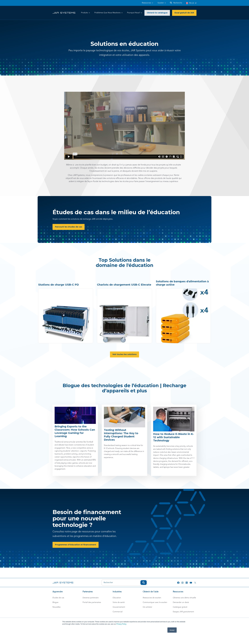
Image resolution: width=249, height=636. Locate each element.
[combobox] (124, 582)
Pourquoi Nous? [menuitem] (133, 13)
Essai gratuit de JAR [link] (184, 13)
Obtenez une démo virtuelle (184, 598)
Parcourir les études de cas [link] (68, 227)
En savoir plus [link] (44, 290)
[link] (64, 13)
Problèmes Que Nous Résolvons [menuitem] (107, 13)
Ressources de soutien (152, 598)
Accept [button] (172, 630)
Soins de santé (119, 602)
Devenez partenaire (91, 598)
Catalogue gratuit (180, 607)
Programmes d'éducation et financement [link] (75, 544)
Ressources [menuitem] (146, 3)
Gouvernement (119, 607)
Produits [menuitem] (84, 13)
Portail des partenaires (92, 602)
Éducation (117, 598)
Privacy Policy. (121, 624)
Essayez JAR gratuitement (183, 612)
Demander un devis (181, 602)
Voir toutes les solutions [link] (124, 354)
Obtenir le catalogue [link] (157, 13)
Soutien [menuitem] (161, 3)
